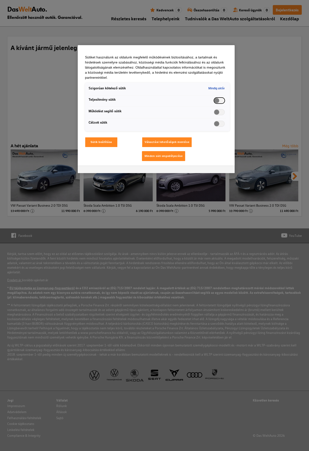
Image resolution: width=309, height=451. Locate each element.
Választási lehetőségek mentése (167, 142)
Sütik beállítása (101, 142)
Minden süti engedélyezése (164, 156)
